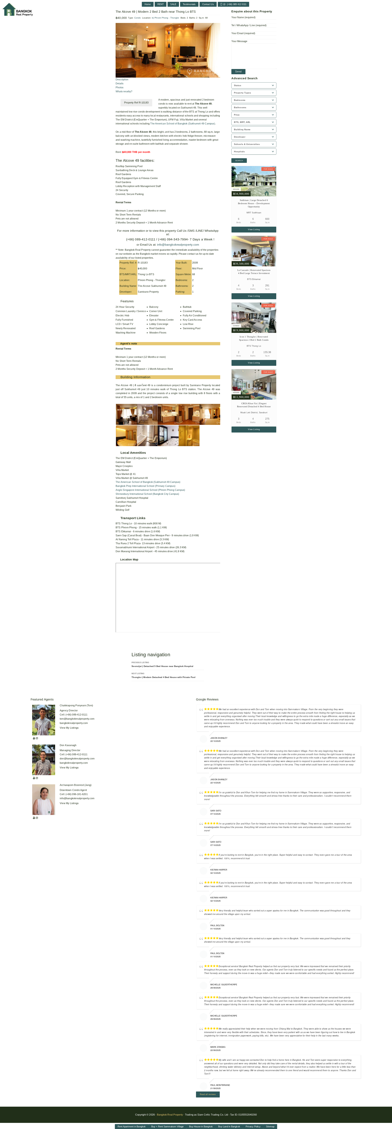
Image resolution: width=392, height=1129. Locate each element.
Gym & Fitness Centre (161, 319)
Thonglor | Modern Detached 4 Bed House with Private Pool (163, 675)
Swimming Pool (191, 328)
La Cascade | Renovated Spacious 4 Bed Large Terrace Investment (253, 272)
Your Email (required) (243, 33)
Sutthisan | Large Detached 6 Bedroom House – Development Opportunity (254, 203)
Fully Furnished (124, 319)
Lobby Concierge (158, 324)
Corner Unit (155, 311)
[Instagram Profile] (37, 738)
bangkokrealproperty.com (74, 723)
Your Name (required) (243, 17)
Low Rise (188, 324)
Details (119, 83)
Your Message (239, 41)
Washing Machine (126, 332)
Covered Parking (192, 311)
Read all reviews (208, 1094)
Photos (119, 87)
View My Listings (69, 727)
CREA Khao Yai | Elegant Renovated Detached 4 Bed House (254, 405)
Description (122, 79)
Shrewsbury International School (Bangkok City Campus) (147, 494)
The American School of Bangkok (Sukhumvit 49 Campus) (182, 123)
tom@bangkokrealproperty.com (77, 718)
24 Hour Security (125, 307)
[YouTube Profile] (34, 738)
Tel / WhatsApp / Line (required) (248, 25)
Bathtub (187, 307)
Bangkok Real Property (170, 1114)
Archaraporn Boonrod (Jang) (75, 785)
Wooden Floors (157, 332)
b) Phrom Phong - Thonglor (165, 18)
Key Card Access (192, 319)
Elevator (154, 315)
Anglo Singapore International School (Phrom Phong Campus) (150, 490)
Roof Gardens (157, 328)
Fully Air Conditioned (194, 315)
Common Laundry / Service (131, 311)
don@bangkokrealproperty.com (77, 758)
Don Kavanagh (68, 745)
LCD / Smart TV (124, 324)
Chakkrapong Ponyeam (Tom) (76, 705)
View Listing (254, 229)
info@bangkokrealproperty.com (177, 244)
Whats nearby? (124, 91)
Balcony (153, 307)
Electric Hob (122, 315)
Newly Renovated (126, 328)
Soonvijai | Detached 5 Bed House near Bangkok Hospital (162, 664)
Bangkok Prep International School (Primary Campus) (145, 486)
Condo (137, 18)
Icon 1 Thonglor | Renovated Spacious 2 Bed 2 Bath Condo (254, 338)
